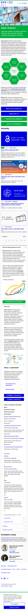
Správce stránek (4, 585)
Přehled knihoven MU (12, 565)
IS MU (13, 569)
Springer (6, 456)
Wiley (5, 480)
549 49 (12, 551)
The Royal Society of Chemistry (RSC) (13, 446)
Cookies (10, 585)
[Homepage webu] (7, 3)
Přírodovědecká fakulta (6, 569)
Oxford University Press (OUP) (11, 436)
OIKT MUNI (23, 569)
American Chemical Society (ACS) (12, 416)
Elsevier (6, 497)
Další (24, 236)
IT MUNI (18, 569)
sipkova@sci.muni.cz (14, 552)
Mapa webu (3, 565)
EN (20, 3)
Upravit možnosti (7, 601)
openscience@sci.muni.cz (10, 539)
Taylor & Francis (8, 466)
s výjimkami (21, 438)
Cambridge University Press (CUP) (12, 425)
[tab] (14, 247)
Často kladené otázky (5, 572)
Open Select (14, 468)
